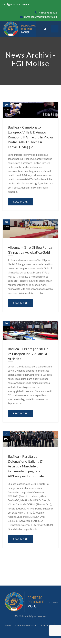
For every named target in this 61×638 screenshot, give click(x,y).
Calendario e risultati (26, 625)
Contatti (45, 625)
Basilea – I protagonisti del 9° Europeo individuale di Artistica (28, 354)
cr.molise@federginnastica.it (40, 16)
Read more (20, 201)
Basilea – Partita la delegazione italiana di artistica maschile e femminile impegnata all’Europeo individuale (26, 466)
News (8, 625)
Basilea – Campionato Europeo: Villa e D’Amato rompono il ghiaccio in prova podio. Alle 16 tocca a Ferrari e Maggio (30, 137)
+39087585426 (47, 12)
